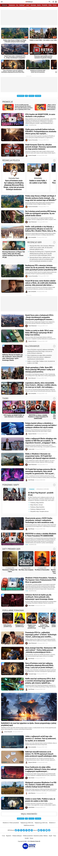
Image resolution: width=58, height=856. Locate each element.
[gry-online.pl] (29, 2)
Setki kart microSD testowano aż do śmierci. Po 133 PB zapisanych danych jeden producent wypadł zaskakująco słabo (29, 757)
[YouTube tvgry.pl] (38, 830)
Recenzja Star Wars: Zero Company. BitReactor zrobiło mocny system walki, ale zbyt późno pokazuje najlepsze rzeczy (42, 247)
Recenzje (33, 5)
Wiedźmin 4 (52, 822)
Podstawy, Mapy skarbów (37, 502)
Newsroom (12, 5)
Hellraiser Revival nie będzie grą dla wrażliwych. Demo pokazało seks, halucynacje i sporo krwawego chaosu (12, 353)
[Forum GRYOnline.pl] (32, 830)
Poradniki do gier (29, 485)
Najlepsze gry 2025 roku (41, 822)
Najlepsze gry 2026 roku (26, 822)
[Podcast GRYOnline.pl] (26, 830)
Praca (54, 835)
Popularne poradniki (29, 610)
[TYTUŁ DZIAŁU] (29, 549)
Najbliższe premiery (29, 825)
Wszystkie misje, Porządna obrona (39, 511)
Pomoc (31, 838)
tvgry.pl (29, 398)
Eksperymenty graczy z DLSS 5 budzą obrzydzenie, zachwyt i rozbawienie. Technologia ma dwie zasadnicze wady (29, 523)
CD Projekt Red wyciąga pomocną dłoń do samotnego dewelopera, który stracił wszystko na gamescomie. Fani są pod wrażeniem (29, 474)
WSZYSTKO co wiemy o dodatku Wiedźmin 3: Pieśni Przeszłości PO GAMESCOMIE (38, 410)
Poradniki (44, 5)
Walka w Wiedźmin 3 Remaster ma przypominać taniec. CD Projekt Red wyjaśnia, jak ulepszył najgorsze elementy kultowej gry (29, 459)
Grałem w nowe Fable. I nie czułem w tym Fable (38, 177)
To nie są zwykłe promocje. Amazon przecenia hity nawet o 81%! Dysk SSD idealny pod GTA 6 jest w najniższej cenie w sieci (17, 107)
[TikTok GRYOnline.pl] (24, 830)
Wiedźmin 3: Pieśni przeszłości (11, 822)
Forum (54, 5)
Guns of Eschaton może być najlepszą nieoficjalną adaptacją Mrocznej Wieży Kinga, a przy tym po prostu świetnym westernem (13, 66)
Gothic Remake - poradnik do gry (7, 620)
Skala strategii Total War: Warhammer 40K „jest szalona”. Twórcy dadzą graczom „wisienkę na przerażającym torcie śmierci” (29, 653)
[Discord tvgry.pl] (46, 830)
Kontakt (27, 838)
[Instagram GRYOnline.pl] (18, 830)
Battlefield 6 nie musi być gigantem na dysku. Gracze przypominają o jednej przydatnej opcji (29, 713)
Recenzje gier (41, 242)
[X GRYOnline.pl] (21, 830)
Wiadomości (21, 95)
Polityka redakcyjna (17, 835)
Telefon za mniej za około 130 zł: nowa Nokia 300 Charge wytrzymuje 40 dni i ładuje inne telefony (29, 336)
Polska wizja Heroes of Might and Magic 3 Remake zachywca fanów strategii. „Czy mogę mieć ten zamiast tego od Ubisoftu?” (14, 35)
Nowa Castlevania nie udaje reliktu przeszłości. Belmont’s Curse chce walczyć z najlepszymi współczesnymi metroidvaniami (39, 357)
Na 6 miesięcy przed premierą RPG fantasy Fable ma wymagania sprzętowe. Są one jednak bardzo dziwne (29, 216)
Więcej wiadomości (29, 814)
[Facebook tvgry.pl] (49, 830)
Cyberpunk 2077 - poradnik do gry (19, 620)
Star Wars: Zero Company (26, 561)
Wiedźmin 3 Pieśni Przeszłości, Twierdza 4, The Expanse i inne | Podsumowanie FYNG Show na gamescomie (29, 584)
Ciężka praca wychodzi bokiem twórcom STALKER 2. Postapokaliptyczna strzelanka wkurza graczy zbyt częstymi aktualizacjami (29, 134)
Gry (17, 5)
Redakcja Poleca (29, 160)
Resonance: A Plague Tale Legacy (9, 561)
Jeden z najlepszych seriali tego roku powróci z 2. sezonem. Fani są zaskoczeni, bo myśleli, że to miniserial (29, 741)
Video (50, 5)
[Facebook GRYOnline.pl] (16, 830)
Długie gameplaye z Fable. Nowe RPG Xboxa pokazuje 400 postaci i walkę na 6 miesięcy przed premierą (29, 372)
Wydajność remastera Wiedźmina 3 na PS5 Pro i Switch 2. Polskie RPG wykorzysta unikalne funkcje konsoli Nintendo (29, 788)
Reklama (45, 835)
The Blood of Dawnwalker (42, 561)
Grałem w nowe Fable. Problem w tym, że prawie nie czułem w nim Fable (43, 35)
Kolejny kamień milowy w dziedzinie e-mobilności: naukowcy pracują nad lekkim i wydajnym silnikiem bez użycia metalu (29, 428)
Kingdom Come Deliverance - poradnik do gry (31, 621)
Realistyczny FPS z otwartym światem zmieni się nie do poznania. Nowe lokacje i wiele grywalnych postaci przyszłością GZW (38, 66)
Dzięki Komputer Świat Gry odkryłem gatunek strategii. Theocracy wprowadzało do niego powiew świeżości (43, 51)
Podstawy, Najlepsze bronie (37, 509)
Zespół (50, 835)
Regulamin (8, 835)
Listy (27, 5)
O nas (3, 835)
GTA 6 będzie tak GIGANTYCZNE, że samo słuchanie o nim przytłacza (29, 119)
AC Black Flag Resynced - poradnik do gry (29, 500)
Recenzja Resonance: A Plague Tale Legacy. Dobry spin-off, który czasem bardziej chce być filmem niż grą (13, 250)
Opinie (39, 5)
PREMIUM (4, 5)
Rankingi (21, 5)
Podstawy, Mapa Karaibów (37, 507)
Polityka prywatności (28, 835)
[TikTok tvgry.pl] (41, 830)
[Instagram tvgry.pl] (44, 830)
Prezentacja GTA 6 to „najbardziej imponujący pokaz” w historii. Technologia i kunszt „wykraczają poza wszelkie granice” (29, 637)
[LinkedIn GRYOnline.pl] (29, 830)
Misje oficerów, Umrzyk (36, 505)
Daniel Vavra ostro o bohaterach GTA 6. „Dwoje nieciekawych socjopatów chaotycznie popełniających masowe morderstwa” (14, 51)
